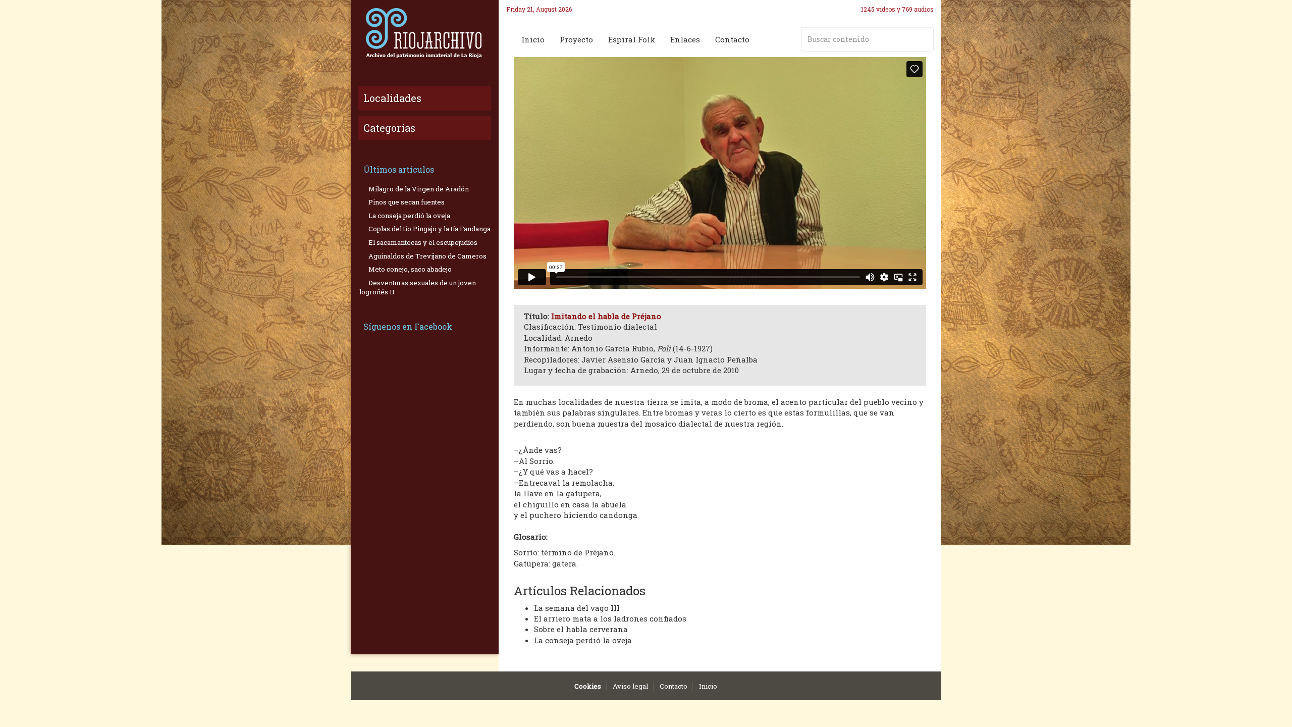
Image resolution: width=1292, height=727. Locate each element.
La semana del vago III (577, 608)
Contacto (732, 39)
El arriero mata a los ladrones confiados (610, 618)
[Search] (924, 39)
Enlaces (685, 39)
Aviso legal (630, 686)
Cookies (587, 686)
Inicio (533, 39)
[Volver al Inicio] (424, 33)
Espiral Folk (631, 39)
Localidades (392, 98)
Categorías (389, 127)
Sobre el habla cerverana (581, 629)
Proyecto (576, 39)
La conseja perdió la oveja (583, 640)
